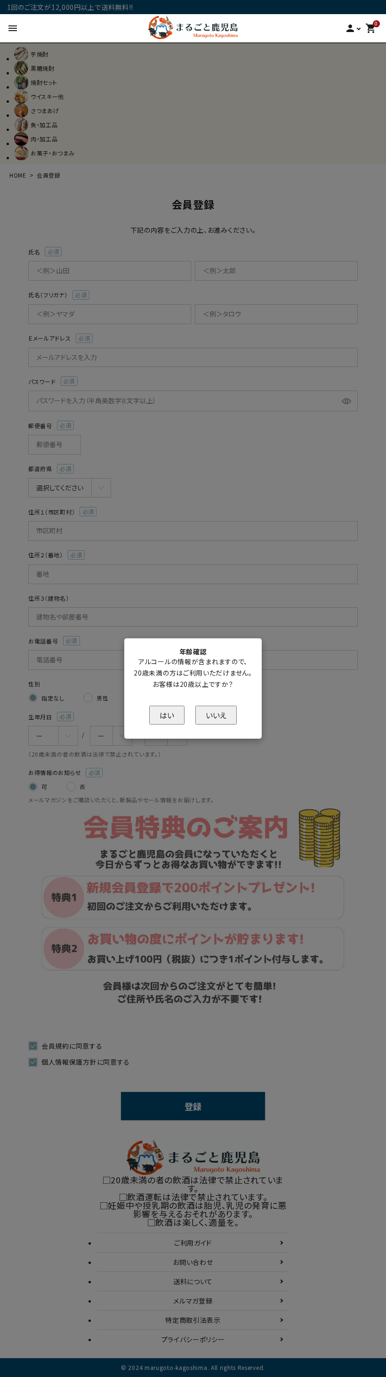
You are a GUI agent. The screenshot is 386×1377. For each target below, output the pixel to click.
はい (167, 715)
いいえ (216, 715)
